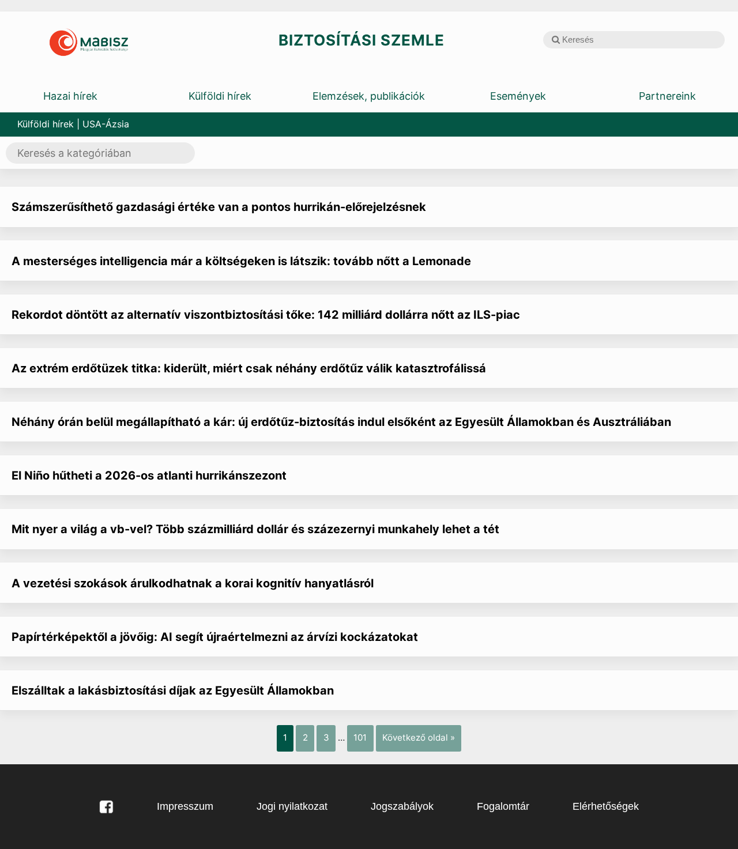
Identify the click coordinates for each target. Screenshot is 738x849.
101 (360, 737)
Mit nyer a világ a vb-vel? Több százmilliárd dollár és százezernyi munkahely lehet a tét (255, 529)
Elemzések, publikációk (368, 96)
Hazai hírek (70, 96)
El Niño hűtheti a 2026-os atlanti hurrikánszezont (149, 475)
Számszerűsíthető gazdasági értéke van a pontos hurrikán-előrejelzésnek (219, 207)
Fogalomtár (503, 806)
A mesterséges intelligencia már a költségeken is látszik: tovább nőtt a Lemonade (241, 261)
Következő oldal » (418, 737)
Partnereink (667, 96)
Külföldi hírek (220, 96)
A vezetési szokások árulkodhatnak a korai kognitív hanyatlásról (193, 583)
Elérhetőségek (606, 806)
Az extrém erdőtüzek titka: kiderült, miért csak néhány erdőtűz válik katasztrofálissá (249, 368)
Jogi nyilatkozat (292, 806)
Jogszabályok (402, 806)
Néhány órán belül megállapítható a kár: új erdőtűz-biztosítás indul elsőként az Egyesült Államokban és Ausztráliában (341, 422)
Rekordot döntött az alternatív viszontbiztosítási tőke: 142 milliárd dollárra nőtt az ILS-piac (266, 315)
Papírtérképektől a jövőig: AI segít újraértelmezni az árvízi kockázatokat (215, 637)
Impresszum (185, 806)
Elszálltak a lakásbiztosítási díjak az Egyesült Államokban (173, 690)
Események (518, 96)
